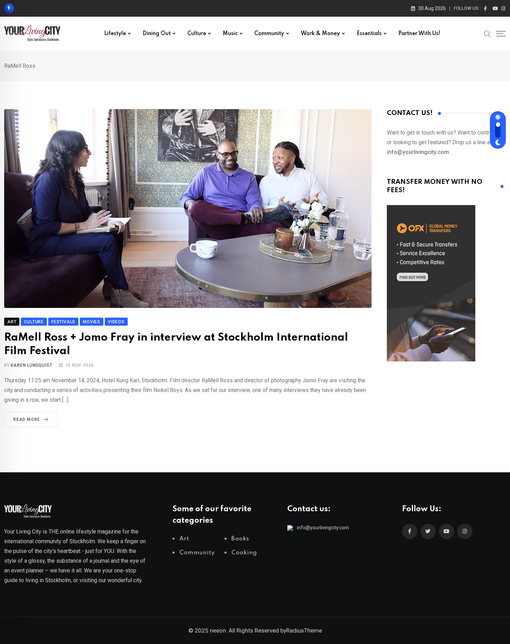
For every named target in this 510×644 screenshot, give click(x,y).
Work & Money (320, 33)
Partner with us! (419, 33)
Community (269, 33)
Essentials (369, 33)
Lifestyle (115, 33)
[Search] (487, 33)
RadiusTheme (304, 630)
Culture (196, 33)
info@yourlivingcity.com (323, 527)
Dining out (157, 33)
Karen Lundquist (31, 365)
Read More (26, 419)
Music (230, 33)
